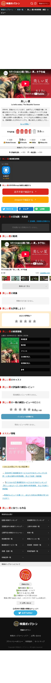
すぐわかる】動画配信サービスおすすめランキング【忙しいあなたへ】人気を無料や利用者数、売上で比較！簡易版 (25, 485)
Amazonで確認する (23, 200)
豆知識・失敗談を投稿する (39, 221)
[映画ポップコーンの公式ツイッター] (25, 613)
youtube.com (45, 273)
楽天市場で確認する (23, 192)
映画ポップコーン (7, 10)
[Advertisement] (25, 42)
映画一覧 (20, 10)
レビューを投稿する (26, 417)
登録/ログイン (44, 3)
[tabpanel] (25, 449)
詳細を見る (25, 584)
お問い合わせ (26, 603)
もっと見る (24, 124)
